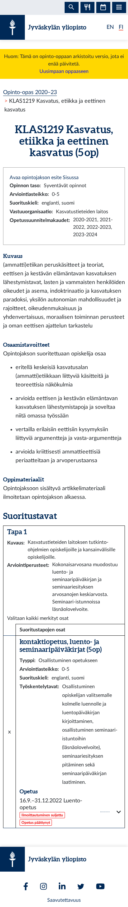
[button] (70, 812)
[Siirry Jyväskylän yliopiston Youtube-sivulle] (100, 886)
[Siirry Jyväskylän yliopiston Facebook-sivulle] (25, 886)
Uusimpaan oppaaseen (64, 71)
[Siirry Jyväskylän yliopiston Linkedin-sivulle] (62, 886)
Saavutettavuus (64, 900)
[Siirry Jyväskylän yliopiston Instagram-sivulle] (43, 886)
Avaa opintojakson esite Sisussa (44, 177)
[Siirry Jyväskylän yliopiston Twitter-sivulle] (80, 886)
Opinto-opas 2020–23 (30, 92)
